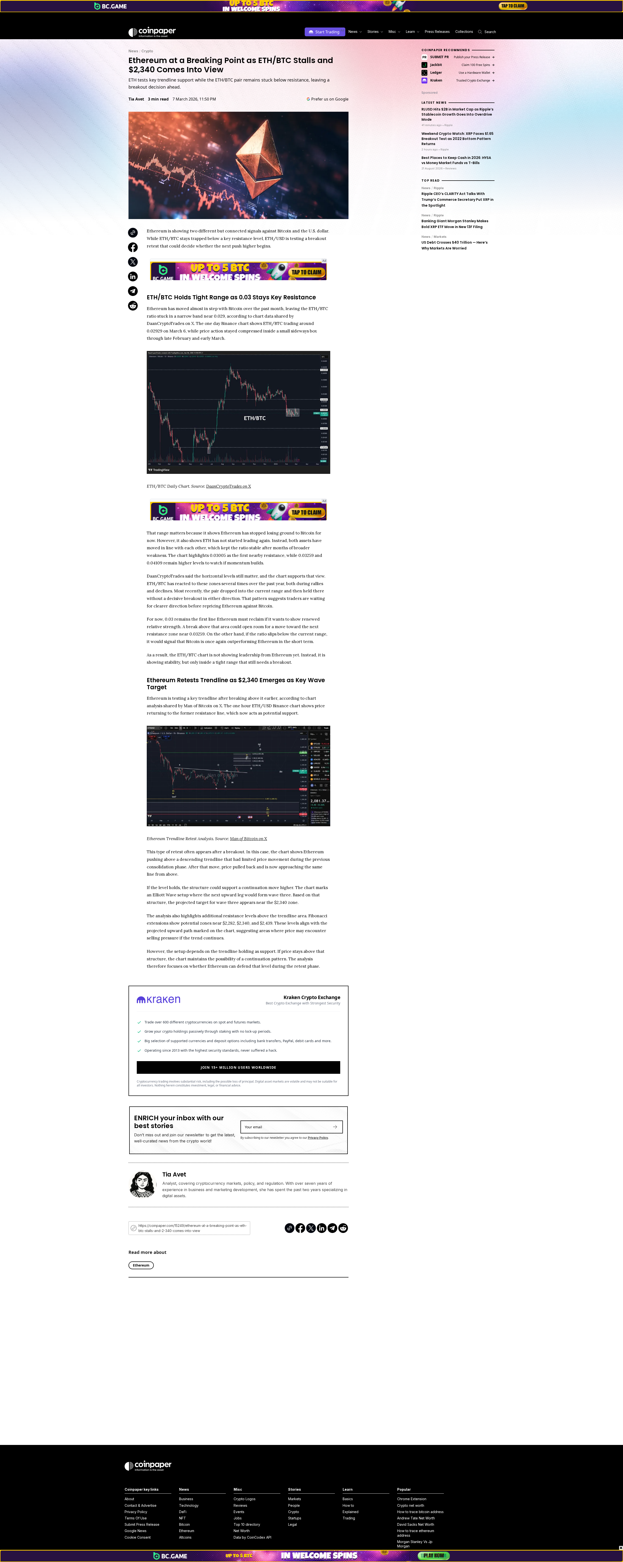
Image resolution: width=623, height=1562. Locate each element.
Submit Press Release (142, 1524)
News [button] (352, 31)
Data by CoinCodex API (252, 1537)
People (294, 1505)
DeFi (182, 1512)
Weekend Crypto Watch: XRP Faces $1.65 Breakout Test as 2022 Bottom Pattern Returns (457, 138)
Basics (348, 1499)
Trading (349, 1518)
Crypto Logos (245, 1499)
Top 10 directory (247, 1524)
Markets (440, 236)
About (129, 1499)
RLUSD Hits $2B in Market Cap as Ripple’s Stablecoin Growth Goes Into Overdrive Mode (457, 114)
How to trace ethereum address (415, 1533)
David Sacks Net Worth (415, 1524)
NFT (182, 1518)
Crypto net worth (410, 1505)
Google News (136, 1531)
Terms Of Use (136, 1518)
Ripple (439, 188)
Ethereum (186, 1531)
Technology (189, 1505)
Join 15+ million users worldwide (238, 1067)
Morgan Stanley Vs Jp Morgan (414, 1544)
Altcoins (185, 1537)
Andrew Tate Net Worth (416, 1518)
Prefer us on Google (329, 99)
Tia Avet (136, 99)
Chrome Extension (411, 1499)
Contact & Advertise (140, 1505)
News (133, 51)
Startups (294, 1518)
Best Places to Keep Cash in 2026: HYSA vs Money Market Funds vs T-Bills (456, 160)
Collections (464, 31)
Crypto (147, 51)
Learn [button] (410, 31)
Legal (292, 1524)
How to (348, 1505)
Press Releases (437, 31)
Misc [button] (392, 31)
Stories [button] (373, 31)
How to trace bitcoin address (420, 1512)
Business (186, 1499)
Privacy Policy (318, 1137)
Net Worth (242, 1531)
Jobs (238, 1518)
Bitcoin (184, 1524)
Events (239, 1512)
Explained (350, 1512)
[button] (437, 31)
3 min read (158, 99)
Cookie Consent (138, 1537)
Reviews (240, 1505)
